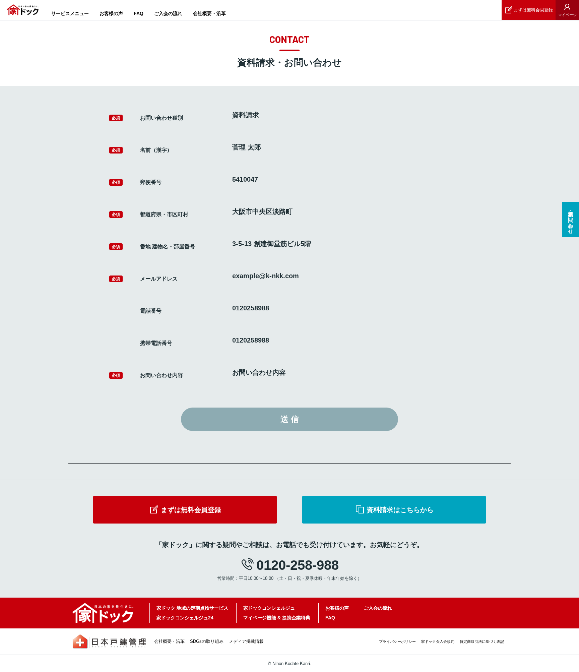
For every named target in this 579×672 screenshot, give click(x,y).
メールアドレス (159, 279)
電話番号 (151, 311)
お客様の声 (111, 13)
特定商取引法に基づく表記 (482, 641)
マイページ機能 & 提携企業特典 (276, 617)
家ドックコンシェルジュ (269, 608)
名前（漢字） (156, 150)
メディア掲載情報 (246, 641)
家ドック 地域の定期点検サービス (192, 608)
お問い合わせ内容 (161, 375)
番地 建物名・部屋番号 (167, 246)
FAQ (138, 13)
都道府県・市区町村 (164, 214)
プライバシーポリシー (397, 641)
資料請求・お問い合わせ (571, 219)
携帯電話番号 (156, 343)
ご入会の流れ (168, 13)
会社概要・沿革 (209, 13)
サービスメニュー (70, 13)
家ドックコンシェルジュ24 (184, 617)
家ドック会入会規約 (437, 641)
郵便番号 (151, 182)
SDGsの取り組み (206, 641)
